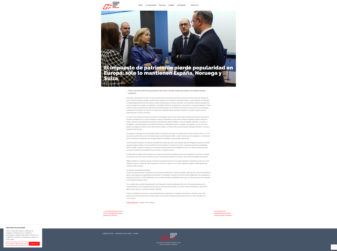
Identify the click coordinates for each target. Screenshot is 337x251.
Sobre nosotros (108, 233)
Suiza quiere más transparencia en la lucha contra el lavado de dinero (222, 213)
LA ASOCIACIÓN (150, 5)
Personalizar (11, 243)
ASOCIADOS (181, 5)
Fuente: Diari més (132, 202)
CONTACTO (195, 5)
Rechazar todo (22, 243)
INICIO (140, 5)
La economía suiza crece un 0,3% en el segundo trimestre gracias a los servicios (113, 213)
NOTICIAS (162, 5)
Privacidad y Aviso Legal (123, 233)
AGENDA (171, 5)
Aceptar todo (34, 243)
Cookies (135, 233)
